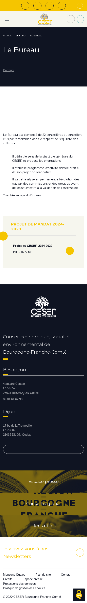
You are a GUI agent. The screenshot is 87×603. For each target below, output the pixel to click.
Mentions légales (14, 574)
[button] (11, 70)
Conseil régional (43, 503)
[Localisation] (62, 6)
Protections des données (19, 583)
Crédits (8, 579)
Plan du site (43, 574)
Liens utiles (43, 525)
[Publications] (25, 6)
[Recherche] (71, 19)
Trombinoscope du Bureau (22, 195)
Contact (66, 574)
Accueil (7, 36)
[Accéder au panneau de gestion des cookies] (79, 595)
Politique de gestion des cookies (24, 588)
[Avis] (37, 6)
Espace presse (44, 481)
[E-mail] (50, 6)
